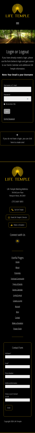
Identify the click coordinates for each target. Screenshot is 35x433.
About (17, 267)
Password (7, 94)
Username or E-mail (10, 85)
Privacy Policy (17, 328)
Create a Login (17, 300)
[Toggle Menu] (17, 23)
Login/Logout (17, 295)
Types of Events (17, 284)
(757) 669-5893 (17, 201)
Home (18, 262)
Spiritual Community (17, 278)
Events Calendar (17, 289)
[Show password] (27, 98)
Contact (17, 317)
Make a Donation (17, 323)
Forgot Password (9, 118)
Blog (17, 312)
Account (17, 306)
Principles (17, 273)
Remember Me (11, 104)
